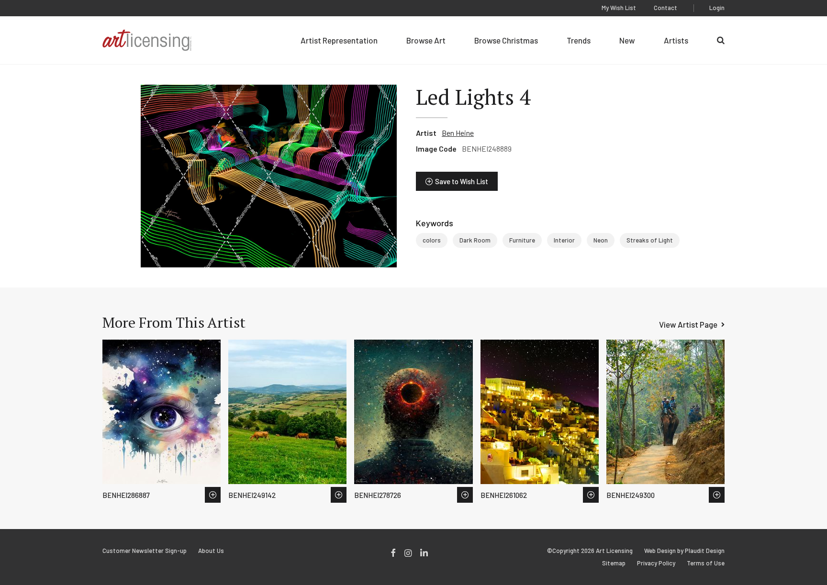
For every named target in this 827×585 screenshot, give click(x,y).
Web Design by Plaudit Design (684, 550)
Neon (600, 240)
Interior (564, 240)
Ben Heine (458, 132)
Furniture (522, 240)
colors (432, 240)
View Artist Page (688, 324)
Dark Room (475, 240)
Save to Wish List (461, 181)
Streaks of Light (649, 240)
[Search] (721, 40)
